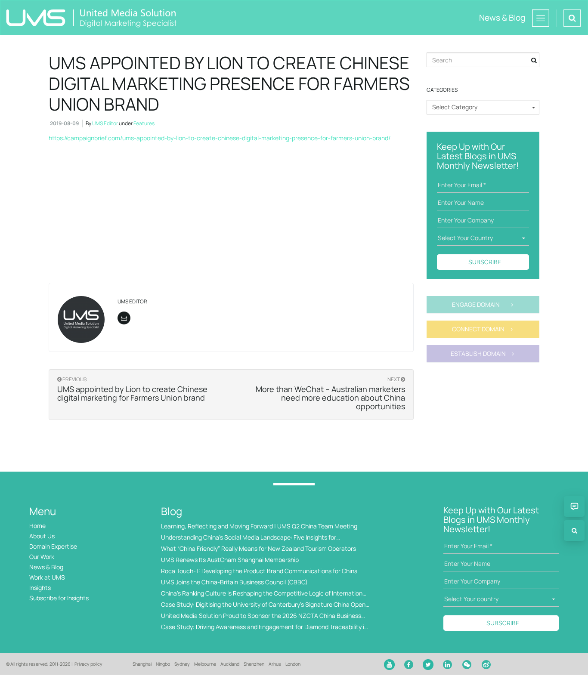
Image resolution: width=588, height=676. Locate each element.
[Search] (574, 530)
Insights (40, 587)
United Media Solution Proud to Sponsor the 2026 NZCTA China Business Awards (261, 615)
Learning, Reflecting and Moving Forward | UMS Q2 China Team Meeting (259, 526)
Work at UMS (47, 577)
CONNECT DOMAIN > (483, 329)
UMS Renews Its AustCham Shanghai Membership (230, 560)
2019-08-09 (64, 123)
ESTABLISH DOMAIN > (483, 353)
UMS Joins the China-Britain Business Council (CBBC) (234, 582)
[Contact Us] (574, 506)
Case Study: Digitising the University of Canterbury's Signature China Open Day (263, 604)
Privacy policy (88, 664)
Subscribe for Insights (59, 598)
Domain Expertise (53, 546)
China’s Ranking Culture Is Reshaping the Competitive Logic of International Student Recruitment (264, 593)
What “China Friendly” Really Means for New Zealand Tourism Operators (258, 548)
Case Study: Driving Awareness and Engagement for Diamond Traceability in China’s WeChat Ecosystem (264, 627)
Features (144, 123)
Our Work (41, 557)
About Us (42, 536)
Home (37, 526)
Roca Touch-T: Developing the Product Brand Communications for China (259, 571)
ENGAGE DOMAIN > (483, 304)
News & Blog (46, 567)
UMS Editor (105, 123)
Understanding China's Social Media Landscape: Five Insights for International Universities (248, 537)
